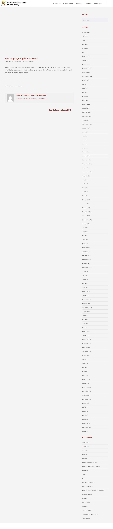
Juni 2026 (85, 40)
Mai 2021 (84, 283)
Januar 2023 (85, 204)
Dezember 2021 (86, 255)
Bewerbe (84, 454)
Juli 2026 (84, 36)
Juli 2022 (84, 227)
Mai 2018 (84, 415)
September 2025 (87, 76)
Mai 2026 (84, 44)
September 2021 (86, 267)
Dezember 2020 (86, 299)
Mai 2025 (84, 92)
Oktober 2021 (86, 263)
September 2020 (87, 307)
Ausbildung (85, 450)
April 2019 (85, 371)
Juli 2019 (84, 359)
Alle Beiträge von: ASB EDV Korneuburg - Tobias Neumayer (31, 98)
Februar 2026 (86, 56)
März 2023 (85, 196)
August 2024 (86, 128)
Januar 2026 (85, 60)
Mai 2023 (84, 188)
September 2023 (87, 172)
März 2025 (85, 100)
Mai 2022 (84, 235)
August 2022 (86, 224)
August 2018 (85, 403)
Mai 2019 (84, 367)
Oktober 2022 (86, 216)
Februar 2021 (86, 291)
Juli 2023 (84, 180)
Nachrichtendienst (87, 486)
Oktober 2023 (86, 168)
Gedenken (85, 470)
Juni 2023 (85, 184)
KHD (83, 478)
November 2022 (86, 212)
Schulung (84, 498)
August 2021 (85, 271)
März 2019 (85, 375)
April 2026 (85, 48)
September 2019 (86, 351)
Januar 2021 (85, 295)
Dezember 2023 (86, 160)
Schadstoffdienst (87, 494)
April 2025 (85, 96)
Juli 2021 (84, 275)
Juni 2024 (85, 136)
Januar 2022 (85, 251)
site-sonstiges (86, 502)
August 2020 (86, 311)
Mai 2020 (84, 319)
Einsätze (84, 458)
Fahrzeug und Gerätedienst (90, 462)
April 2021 (85, 287)
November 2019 (86, 343)
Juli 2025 (84, 84)
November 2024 (86, 116)
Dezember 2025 (86, 64)
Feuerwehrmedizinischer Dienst (91, 466)
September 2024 (87, 124)
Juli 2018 (84, 407)
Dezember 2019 (86, 339)
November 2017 (86, 427)
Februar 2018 (86, 423)
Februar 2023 (86, 200)
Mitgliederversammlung (88, 482)
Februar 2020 (86, 331)
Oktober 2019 (86, 347)
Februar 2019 (86, 379)
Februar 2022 (86, 247)
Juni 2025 (85, 88)
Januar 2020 (85, 335)
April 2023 (85, 192)
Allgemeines (18, 86)
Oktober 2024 (86, 120)
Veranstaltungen (86, 510)
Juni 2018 (85, 411)
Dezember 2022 (86, 208)
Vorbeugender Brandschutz (90, 514)
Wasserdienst (86, 518)
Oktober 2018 (86, 395)
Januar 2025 (85, 108)
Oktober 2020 (86, 303)
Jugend (84, 474)
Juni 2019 (85, 363)
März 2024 (85, 148)
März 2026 (85, 52)
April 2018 (85, 419)
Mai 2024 (84, 140)
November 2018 (86, 391)
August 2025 (86, 80)
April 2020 (85, 323)
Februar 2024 (86, 152)
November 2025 (86, 68)
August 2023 (86, 176)
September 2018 (86, 399)
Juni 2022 (85, 231)
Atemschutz (85, 446)
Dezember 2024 (86, 112)
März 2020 (85, 327)
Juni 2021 (85, 279)
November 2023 (86, 164)
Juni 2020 (85, 315)
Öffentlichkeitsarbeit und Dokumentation (93, 490)
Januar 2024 (85, 156)
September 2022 (87, 220)
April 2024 (85, 144)
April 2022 (85, 239)
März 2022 (85, 243)
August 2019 (85, 355)
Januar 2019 (85, 383)
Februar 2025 (86, 104)
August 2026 (86, 32)
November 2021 (86, 259)
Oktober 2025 (86, 72)
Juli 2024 (84, 132)
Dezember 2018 (86, 387)
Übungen (84, 506)
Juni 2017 (85, 431)
